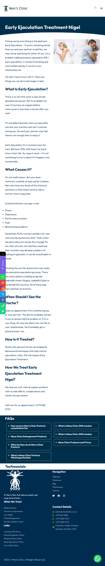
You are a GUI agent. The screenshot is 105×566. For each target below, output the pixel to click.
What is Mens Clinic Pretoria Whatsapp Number (25, 456)
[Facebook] (58, 495)
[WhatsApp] (3, 277)
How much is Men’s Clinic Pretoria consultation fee (28, 427)
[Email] (3, 283)
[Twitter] (53, 495)
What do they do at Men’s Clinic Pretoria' (27, 445)
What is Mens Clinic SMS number (75, 425)
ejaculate (9, 100)
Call (7, 405)
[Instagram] (64, 495)
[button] (28, 427)
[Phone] (3, 306)
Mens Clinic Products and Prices (74, 442)
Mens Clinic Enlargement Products (28, 436)
